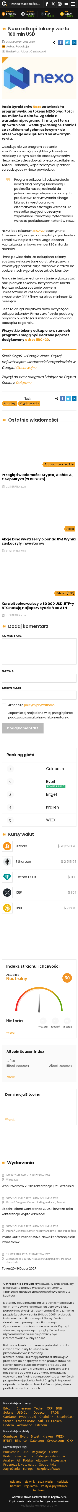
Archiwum (39, 1490)
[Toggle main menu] (73, 4)
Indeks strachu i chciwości (33, 966)
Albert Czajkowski (33, 51)
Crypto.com (55, 1440)
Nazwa (8, 671)
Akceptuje (31, 705)
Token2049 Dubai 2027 (19, 1268)
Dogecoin (40, 1412)
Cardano (9, 1416)
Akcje (70, 529)
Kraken (52, 807)
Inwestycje (58, 1460)
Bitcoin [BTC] (65, 593)
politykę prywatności (39, 705)
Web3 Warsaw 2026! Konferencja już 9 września (38, 1186)
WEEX (50, 820)
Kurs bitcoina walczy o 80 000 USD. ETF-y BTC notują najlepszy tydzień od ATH (38, 605)
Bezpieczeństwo (48, 1468)
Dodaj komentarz (22, 728)
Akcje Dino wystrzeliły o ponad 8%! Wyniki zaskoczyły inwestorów (39, 541)
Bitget (51, 794)
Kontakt (15, 1486)
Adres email (12, 688)
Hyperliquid (27, 1416)
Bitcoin (10, 12)
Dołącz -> (23, 382)
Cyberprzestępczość (51, 1456)
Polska (28, 1460)
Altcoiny (9, 403)
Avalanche (24, 1425)
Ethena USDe (25, 1421)
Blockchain (11, 1452)
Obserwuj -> (26, 367)
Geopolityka (47, 1464)
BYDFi (7, 1440)
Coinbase (55, 769)
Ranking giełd (20, 754)
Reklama (15, 1481)
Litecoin (41, 1425)
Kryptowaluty (29, 403)
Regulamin (31, 1486)
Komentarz (12, 636)
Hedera (8, 1425)
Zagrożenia (11, 1468)
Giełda (53, 1452)
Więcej (10, 1032)
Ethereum (30, 12)
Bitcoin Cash (66, 1416)
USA (26, 1452)
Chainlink (46, 1416)
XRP (47, 12)
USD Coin (23, 1412)
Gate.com (37, 1440)
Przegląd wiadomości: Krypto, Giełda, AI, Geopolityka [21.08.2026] (24, 3)
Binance (21, 1440)
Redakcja (22, 46)
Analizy (8, 1460)
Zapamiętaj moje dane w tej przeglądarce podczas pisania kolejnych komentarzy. (40, 715)
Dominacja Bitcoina (22, 1094)
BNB (66, 12)
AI (18, 1460)
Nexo (37, 106)
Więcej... (10, 1119)
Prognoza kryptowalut (19, 1464)
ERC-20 (39, 230)
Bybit (50, 782)
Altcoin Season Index (25, 1051)
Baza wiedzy (46, 1481)
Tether (39, 1408)
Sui (40, 1421)
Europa (28, 1468)
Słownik (29, 1481)
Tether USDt (26, 877)
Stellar (8, 1421)
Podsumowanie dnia (59, 464)
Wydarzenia (20, 1163)
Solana (8, 1412)
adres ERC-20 (37, 339)
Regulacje (39, 1452)
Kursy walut (21, 834)
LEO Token (54, 1421)
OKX (70, 1440)
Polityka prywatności (54, 1486)
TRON (55, 1412)
